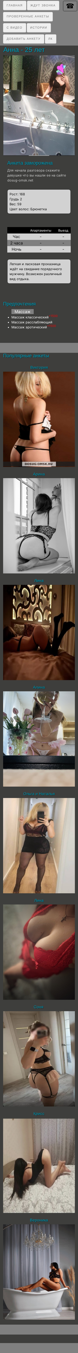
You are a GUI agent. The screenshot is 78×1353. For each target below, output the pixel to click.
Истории (38, 27)
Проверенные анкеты (28, 16)
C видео (14, 27)
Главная (15, 5)
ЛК (50, 38)
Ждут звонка (43, 5)
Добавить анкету (24, 38)
